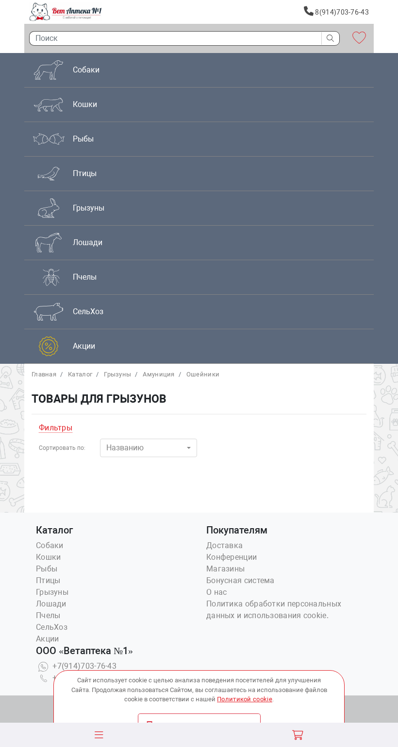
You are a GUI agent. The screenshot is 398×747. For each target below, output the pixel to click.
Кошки (48, 557)
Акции (47, 638)
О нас (216, 592)
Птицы (48, 580)
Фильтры (55, 427)
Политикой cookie (244, 699)
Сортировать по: (62, 448)
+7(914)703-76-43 (83, 666)
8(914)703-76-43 (341, 12)
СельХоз (51, 627)
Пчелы (48, 615)
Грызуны (117, 374)
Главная (44, 374)
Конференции (231, 557)
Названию (125, 447)
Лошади (51, 603)
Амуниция (158, 374)
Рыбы (46, 568)
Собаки (50, 545)
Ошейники (202, 374)
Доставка (224, 545)
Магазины (225, 568)
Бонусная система (240, 580)
